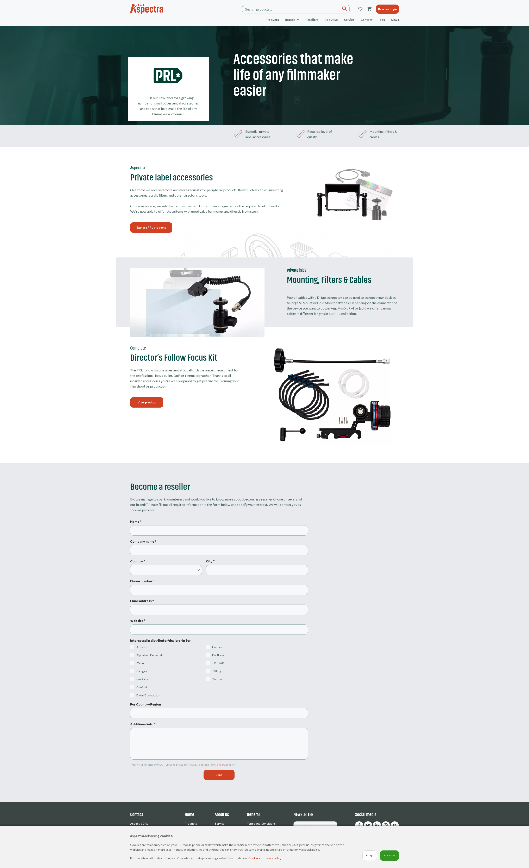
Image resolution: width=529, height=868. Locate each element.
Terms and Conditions (261, 823)
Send (219, 775)
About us (331, 19)
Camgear (142, 671)
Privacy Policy (196, 764)
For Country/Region (145, 704)
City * (210, 561)
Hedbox (217, 647)
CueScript (143, 687)
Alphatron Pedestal (149, 655)
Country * (137, 561)
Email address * (142, 601)
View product (147, 402)
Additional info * (143, 724)
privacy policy (272, 858)
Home (189, 814)
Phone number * (142, 581)
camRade (142, 679)
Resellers (312, 19)
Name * (136, 521)
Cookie (253, 858)
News (395, 19)
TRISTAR (218, 663)
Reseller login (387, 9)
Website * (137, 621)
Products (272, 19)
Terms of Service (219, 764)
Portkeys (218, 655)
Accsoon (142, 647)
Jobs (382, 19)
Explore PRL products (151, 227)
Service (349, 19)
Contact (367, 19)
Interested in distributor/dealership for (160, 640)
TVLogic (217, 671)
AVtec (140, 663)
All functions (389, 855)
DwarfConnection (148, 695)
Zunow (217, 679)
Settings (369, 855)
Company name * (143, 541)
